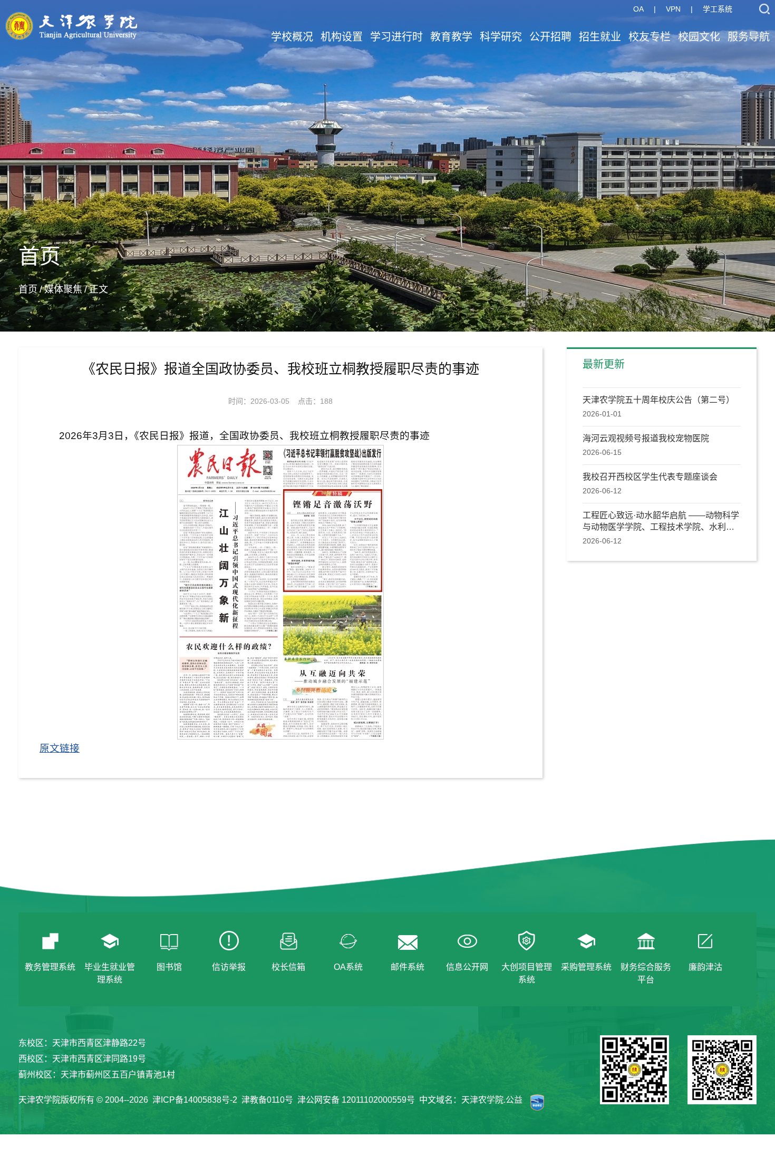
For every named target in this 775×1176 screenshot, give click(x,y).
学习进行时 (396, 37)
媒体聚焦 (63, 289)
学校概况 (292, 37)
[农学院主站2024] (71, 15)
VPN (673, 9)
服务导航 (749, 37)
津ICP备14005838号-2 (194, 1099)
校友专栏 (649, 37)
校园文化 (699, 37)
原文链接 (60, 748)
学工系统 (717, 9)
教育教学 (451, 37)
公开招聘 (550, 37)
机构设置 (342, 37)
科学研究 (501, 37)
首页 (27, 289)
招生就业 (600, 37)
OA (638, 9)
